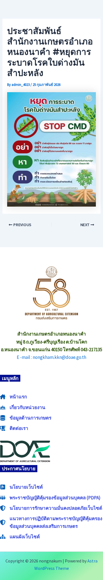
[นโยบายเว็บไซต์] (21, 487)
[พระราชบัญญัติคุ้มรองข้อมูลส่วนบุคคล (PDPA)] (50, 498)
